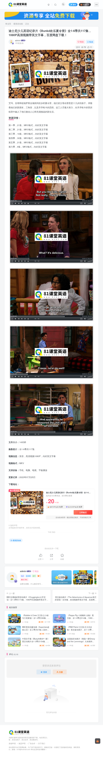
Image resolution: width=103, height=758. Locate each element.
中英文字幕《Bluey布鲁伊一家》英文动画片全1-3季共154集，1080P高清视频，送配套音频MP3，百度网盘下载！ (35, 642)
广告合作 (31, 743)
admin (17, 40)
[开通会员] (97, 741)
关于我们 (41, 743)
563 (29, 576)
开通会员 (86, 4)
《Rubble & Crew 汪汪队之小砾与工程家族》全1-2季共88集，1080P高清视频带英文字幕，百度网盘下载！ (35, 619)
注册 (61, 672)
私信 (91, 41)
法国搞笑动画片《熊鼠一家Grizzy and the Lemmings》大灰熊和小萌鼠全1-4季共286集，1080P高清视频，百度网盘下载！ (81, 642)
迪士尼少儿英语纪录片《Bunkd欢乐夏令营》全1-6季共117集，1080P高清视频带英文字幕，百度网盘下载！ (50, 33)
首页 (9, 23)
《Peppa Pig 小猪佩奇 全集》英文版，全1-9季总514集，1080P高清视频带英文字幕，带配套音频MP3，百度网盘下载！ (80, 619)
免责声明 (22, 743)
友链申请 (12, 743)
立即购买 (83, 512)
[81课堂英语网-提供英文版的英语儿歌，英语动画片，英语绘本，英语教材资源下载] (19, 732)
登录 (45, 672)
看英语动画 (18, 23)
